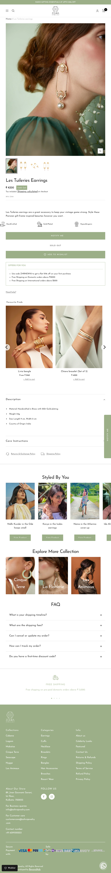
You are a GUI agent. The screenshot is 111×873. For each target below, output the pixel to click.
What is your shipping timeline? (28, 615)
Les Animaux (12, 768)
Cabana (10, 736)
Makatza (10, 746)
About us (80, 736)
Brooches (45, 774)
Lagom (9, 741)
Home (9, 19)
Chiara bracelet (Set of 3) (74, 371)
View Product (20, 537)
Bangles (45, 763)
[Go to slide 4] (59, 698)
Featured (80, 746)
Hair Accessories (49, 768)
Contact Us (82, 752)
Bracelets (45, 752)
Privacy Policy (83, 779)
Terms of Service (84, 768)
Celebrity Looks (84, 741)
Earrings (45, 736)
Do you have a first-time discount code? (32, 656)
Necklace (45, 746)
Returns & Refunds (86, 757)
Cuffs (43, 741)
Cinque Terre (12, 752)
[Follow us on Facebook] (44, 797)
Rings (44, 757)
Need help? (11, 292)
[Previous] (7, 347)
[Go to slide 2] (54, 698)
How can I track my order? (25, 646)
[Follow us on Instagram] (52, 797)
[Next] (104, 347)
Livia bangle (24, 371)
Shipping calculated (27, 191)
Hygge (9, 763)
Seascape (10, 757)
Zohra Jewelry (18, 866)
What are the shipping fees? (26, 625)
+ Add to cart (29, 379)
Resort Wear (47, 779)
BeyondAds (35, 869)
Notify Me (57, 236)
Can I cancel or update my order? (29, 636)
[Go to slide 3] (56, 698)
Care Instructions (17, 441)
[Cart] (103, 10)
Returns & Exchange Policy (23, 454)
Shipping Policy (53, 454)
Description (13, 399)
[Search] (13, 10)
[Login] (97, 11)
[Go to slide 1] (51, 698)
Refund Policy (83, 774)
